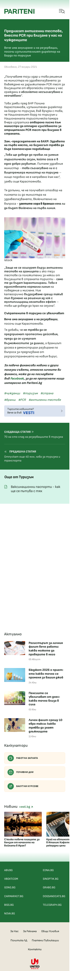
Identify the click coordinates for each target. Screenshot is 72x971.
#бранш (10, 400)
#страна (47, 393)
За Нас (14, 931)
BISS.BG (9, 905)
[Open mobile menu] (62, 11)
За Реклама (30, 931)
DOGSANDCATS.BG (54, 896)
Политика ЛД (18, 940)
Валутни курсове (27, 786)
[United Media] (34, 963)
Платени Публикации (45, 940)
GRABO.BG (49, 887)
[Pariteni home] (19, 11)
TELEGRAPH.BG (52, 905)
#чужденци (12, 393)
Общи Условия (50, 931)
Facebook (17, 378)
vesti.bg (25, 807)
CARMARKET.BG (13, 896)
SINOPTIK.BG (50, 879)
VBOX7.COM (11, 879)
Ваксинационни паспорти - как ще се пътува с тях (35, 489)
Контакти (35, 949)
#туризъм (30, 393)
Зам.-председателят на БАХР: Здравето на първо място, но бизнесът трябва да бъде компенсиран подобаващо (34, 145)
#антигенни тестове (45, 400)
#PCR (22, 400)
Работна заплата (27, 758)
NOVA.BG (9, 913)
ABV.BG (8, 870)
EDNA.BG (48, 870)
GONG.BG (9, 887)
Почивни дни (25, 772)
